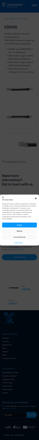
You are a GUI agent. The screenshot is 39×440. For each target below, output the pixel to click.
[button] (36, 198)
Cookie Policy (18, 242)
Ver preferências (19, 237)
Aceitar (19, 225)
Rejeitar (19, 231)
